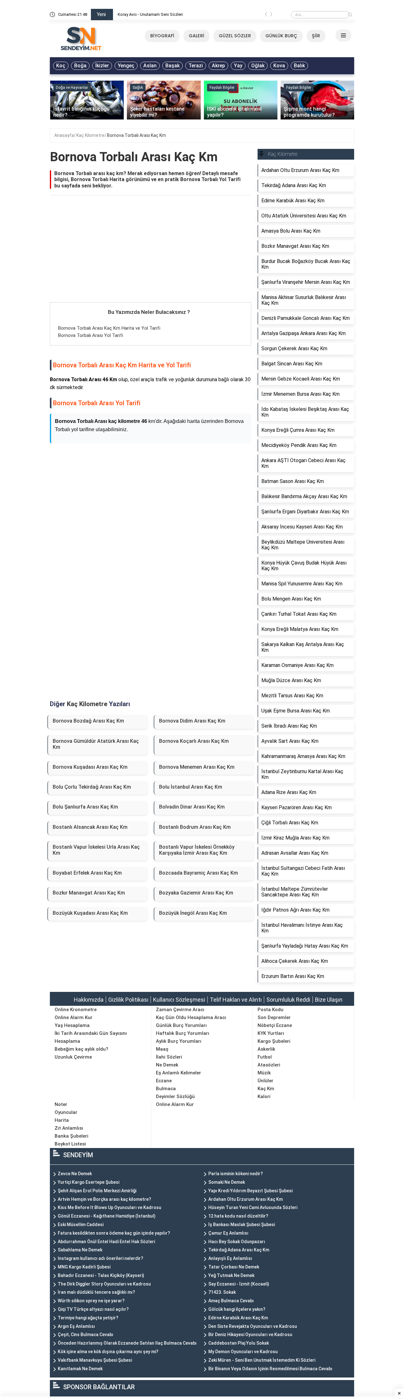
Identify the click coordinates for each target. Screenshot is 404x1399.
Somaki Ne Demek (226, 1182)
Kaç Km (266, 1088)
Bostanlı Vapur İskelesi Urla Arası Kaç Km (96, 850)
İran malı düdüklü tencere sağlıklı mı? (96, 1292)
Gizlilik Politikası (128, 999)
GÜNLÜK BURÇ (281, 36)
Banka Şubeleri (71, 1136)
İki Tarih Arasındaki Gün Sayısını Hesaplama (91, 1037)
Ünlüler (265, 1081)
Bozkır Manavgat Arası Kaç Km (89, 893)
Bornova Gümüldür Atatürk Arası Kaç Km (96, 744)
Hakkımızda (89, 999)
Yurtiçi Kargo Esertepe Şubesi (88, 1182)
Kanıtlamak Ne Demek (80, 1368)
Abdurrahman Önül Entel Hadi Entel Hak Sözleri (106, 1241)
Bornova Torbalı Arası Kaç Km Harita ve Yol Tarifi (109, 328)
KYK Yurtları (271, 1033)
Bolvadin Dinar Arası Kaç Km (192, 807)
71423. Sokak (222, 1292)
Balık (299, 66)
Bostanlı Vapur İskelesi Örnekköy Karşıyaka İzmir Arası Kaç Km (197, 850)
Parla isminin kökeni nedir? (235, 1173)
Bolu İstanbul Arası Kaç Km (190, 787)
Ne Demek (167, 1065)
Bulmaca (166, 1088)
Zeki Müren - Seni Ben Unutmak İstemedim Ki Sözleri (261, 1360)
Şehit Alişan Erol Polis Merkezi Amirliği (97, 1190)
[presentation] (266, 15)
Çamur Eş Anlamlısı (228, 1233)
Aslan (150, 66)
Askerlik (266, 1049)
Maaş (162, 1049)
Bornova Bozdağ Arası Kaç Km (88, 721)
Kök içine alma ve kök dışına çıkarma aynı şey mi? (108, 1351)
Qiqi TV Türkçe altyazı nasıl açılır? (93, 1309)
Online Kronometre (76, 1009)
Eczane (164, 1081)
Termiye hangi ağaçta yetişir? (88, 1317)
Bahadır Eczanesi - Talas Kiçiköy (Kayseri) (101, 1275)
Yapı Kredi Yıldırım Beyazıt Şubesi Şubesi (250, 1190)
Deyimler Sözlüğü (175, 1096)
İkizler (102, 66)
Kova (279, 66)
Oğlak (257, 66)
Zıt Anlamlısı (69, 1128)
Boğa (80, 66)
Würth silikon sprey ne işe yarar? (91, 1300)
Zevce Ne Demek (75, 1173)
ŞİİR (316, 36)
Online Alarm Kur (73, 1017)
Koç (60, 66)
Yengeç (126, 66)
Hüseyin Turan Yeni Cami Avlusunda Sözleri (252, 1207)
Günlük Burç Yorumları (181, 1025)
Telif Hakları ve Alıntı (236, 999)
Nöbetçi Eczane (275, 1025)
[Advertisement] (150, 255)
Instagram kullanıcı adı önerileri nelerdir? (100, 1258)
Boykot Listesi (70, 1144)
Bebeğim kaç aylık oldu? (81, 1049)
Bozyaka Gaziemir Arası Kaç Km (196, 893)
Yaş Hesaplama (72, 1025)
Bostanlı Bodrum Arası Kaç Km (195, 827)
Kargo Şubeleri (274, 1041)
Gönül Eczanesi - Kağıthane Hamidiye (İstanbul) (107, 1216)
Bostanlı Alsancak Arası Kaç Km (90, 827)
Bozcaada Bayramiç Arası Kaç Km (198, 873)
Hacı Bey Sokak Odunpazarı (236, 1241)
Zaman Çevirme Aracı (180, 1009)
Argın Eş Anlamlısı (76, 1326)
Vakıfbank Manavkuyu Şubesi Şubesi (95, 1360)
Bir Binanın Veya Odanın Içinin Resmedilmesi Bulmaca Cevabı (270, 1368)
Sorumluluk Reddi (288, 999)
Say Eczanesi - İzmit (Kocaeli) (238, 1283)
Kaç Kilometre (90, 135)
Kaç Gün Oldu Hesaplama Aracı (191, 1017)
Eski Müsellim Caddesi (81, 1224)
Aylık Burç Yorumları (178, 1041)
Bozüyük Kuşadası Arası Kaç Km (90, 913)
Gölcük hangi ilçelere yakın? (236, 1309)
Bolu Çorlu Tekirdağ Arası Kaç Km (92, 787)
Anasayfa (64, 135)
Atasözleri (269, 1065)
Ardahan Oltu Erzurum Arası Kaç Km (245, 1199)
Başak (172, 66)
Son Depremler (274, 1017)
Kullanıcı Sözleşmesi (179, 999)
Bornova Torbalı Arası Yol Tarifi (90, 335)
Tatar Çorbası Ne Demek (233, 1266)
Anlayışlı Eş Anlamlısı (230, 1258)
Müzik (264, 1073)
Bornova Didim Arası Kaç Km (192, 721)
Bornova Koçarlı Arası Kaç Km (194, 741)
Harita (62, 1120)
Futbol (265, 1057)
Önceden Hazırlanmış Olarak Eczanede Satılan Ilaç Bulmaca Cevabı (127, 1343)
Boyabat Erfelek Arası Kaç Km (87, 873)
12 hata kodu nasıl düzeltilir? (238, 1216)
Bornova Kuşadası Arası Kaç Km (90, 767)
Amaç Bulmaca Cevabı (231, 1300)
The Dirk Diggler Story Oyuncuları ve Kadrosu (104, 1283)
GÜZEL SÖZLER (235, 36)
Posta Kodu (270, 1009)
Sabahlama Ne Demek (80, 1249)
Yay (238, 66)
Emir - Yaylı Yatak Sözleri (140, 14)
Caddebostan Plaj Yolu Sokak (238, 1343)
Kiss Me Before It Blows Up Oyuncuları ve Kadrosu (109, 1207)
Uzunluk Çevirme (73, 1057)
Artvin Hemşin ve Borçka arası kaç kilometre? (104, 1199)
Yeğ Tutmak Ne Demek (231, 1275)
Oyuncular (66, 1112)
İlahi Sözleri (169, 1057)
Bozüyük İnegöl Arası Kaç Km (193, 913)
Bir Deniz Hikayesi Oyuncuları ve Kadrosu (250, 1334)
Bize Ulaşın (328, 999)
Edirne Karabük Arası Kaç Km (238, 1317)
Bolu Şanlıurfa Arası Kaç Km (85, 807)
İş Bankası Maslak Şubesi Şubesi (241, 1224)
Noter (61, 1104)
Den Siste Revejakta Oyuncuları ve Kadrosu (252, 1326)
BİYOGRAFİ (162, 36)
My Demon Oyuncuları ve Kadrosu (243, 1351)
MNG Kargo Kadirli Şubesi (84, 1266)
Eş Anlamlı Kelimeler (178, 1073)
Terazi (195, 66)
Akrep (218, 66)
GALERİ (196, 36)
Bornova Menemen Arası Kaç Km (197, 767)
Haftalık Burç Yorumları (182, 1033)
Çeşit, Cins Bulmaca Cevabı (85, 1334)
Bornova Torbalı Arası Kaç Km (136, 135)
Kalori (264, 1096)
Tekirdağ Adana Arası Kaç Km (238, 1249)
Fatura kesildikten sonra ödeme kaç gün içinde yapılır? (114, 1233)
